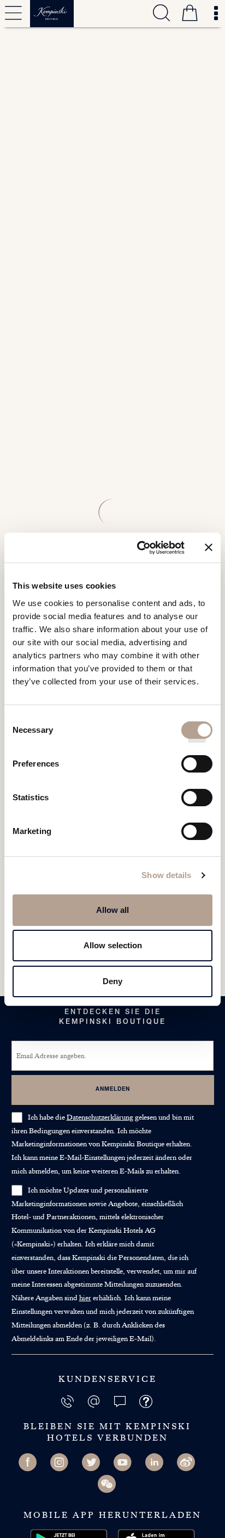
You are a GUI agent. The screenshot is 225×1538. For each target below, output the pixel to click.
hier (85, 1297)
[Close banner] (208, 547)
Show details (166, 875)
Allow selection (113, 945)
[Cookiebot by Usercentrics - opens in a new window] (139, 548)
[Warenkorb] (190, 15)
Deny (112, 981)
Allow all (112, 910)
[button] (120, 1400)
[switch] (196, 767)
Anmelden (113, 1089)
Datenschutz (100, 1117)
